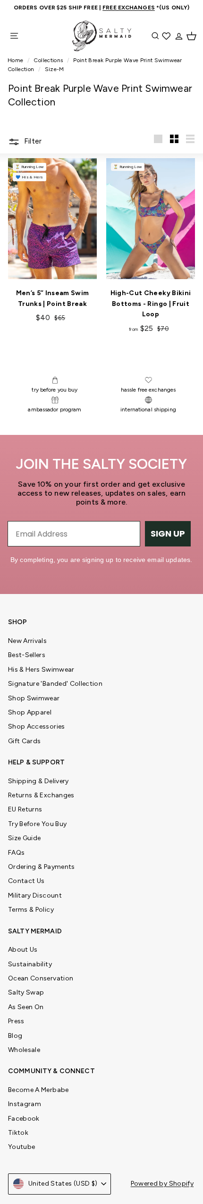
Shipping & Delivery (38, 781)
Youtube (21, 1147)
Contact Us (26, 881)
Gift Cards (24, 741)
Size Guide (24, 838)
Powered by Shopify (162, 1184)
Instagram (24, 1104)
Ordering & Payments (41, 867)
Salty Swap (26, 992)
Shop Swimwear (34, 698)
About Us (23, 950)
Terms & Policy (31, 910)
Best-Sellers (26, 655)
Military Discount (35, 895)
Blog (15, 1036)
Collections (49, 60)
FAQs (16, 853)
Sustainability (30, 964)
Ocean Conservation (40, 978)
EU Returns (25, 809)
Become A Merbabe (38, 1090)
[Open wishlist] (167, 35)
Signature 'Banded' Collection (55, 684)
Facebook (24, 1119)
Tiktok (18, 1133)
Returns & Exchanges (41, 795)
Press (16, 1021)
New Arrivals (27, 641)
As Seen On (26, 1007)
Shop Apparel (29, 712)
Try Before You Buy (37, 824)
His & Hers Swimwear (41, 670)
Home (16, 60)
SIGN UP (168, 533)
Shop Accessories (36, 726)
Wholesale (24, 1050)
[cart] (191, 35)
